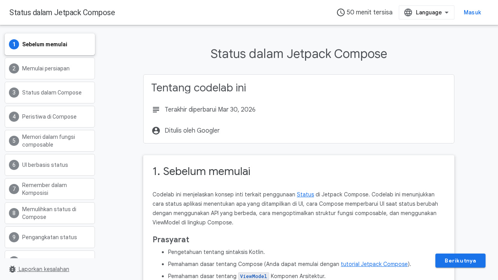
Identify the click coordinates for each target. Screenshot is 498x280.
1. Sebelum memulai (201, 171)
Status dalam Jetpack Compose (62, 12)
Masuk (472, 12)
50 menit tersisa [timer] (364, 12)
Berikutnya (460, 260)
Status (305, 194)
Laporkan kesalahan (38, 269)
